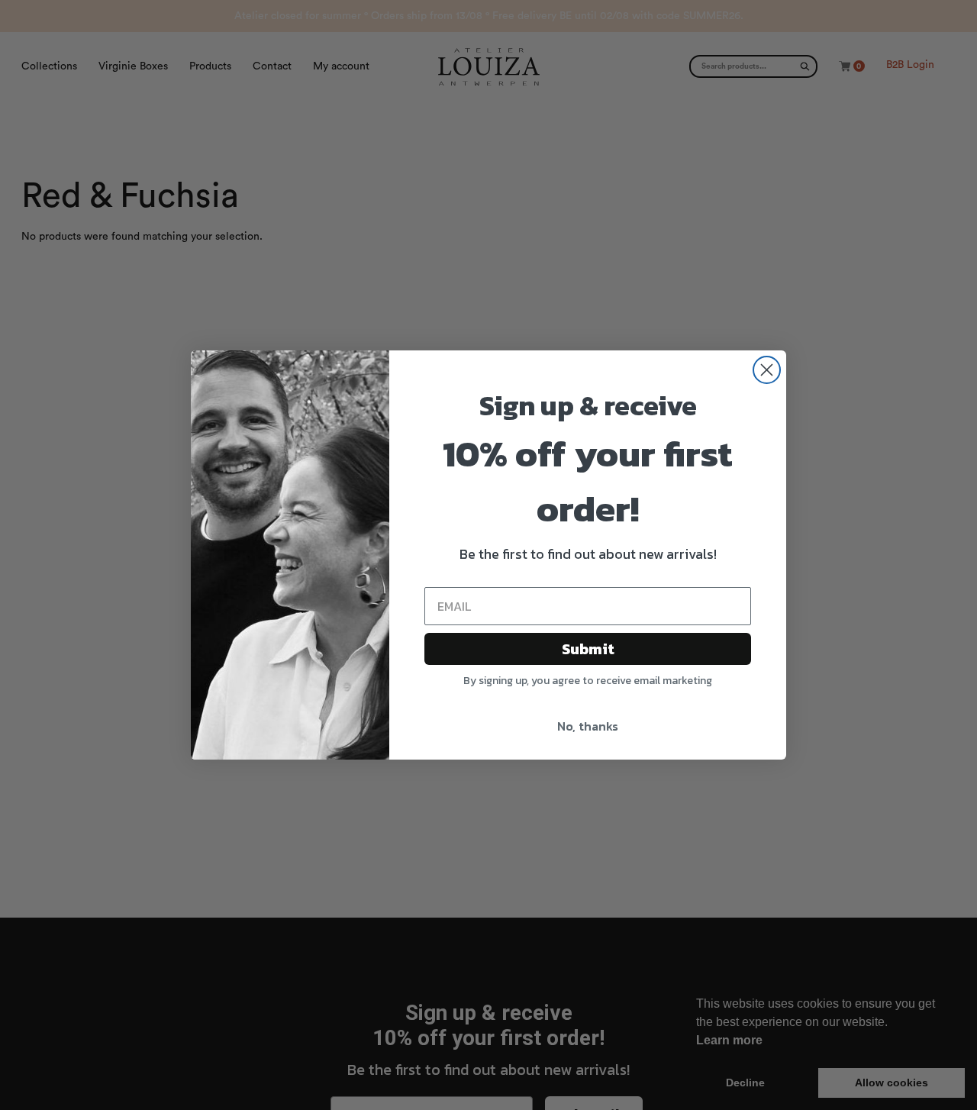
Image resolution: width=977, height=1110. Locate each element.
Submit (588, 648)
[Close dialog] (766, 370)
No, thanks (587, 726)
